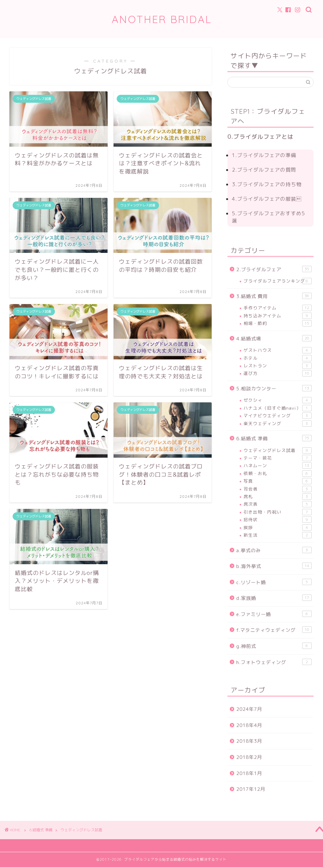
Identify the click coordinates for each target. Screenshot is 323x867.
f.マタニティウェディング (272, 630)
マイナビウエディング (276, 415)
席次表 (276, 504)
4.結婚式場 (272, 338)
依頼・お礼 (276, 473)
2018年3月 (249, 741)
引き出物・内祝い (276, 512)
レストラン (276, 366)
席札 (276, 496)
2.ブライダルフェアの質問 (264, 169)
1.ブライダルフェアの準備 (264, 155)
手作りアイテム (276, 308)
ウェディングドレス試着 (276, 450)
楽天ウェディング (276, 423)
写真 (276, 481)
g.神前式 (272, 646)
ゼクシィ (276, 400)
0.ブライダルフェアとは (260, 137)
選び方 (276, 373)
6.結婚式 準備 (272, 438)
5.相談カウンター (272, 388)
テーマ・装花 (276, 458)
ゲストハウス (276, 350)
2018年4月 (249, 725)
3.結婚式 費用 (272, 296)
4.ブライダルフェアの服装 (267, 198)
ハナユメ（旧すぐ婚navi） (276, 408)
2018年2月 (249, 757)
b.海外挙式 (272, 566)
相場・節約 (276, 323)
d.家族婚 (272, 598)
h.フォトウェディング (272, 662)
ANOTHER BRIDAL (162, 19)
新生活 (276, 535)
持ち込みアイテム (276, 316)
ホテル (276, 358)
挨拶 (276, 527)
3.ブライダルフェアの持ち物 (267, 184)
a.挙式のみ (272, 550)
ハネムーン (276, 465)
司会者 (276, 489)
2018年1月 (249, 773)
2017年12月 (250, 789)
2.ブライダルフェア (272, 269)
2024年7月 (249, 709)
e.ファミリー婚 (272, 614)
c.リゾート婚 (272, 582)
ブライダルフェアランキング (276, 281)
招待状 (276, 519)
